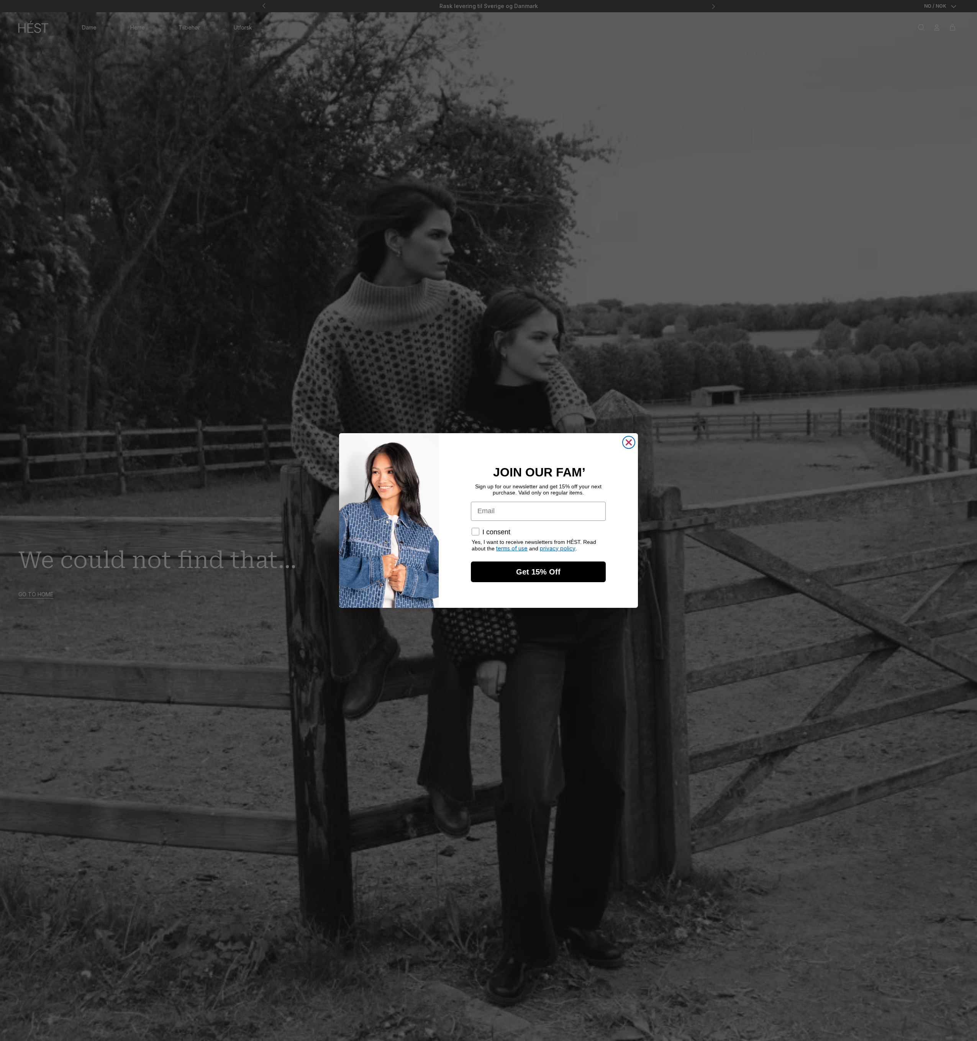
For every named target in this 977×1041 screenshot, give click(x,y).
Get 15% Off (538, 572)
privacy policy (557, 548)
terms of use (512, 548)
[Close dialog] (629, 442)
